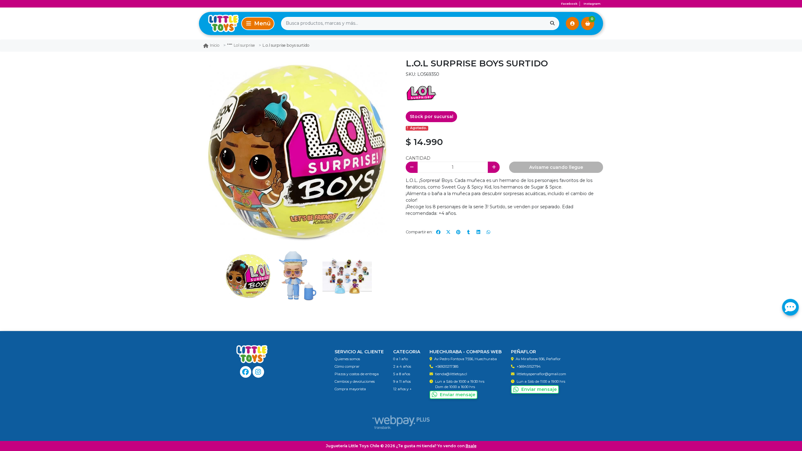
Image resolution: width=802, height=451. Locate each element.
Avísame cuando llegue (556, 167)
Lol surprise (244, 45)
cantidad (418, 158)
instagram (592, 3)
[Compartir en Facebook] (438, 232)
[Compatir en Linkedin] (478, 232)
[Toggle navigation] (257, 23)
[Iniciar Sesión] (572, 23)
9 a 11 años (402, 381)
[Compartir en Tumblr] (468, 232)
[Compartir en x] (448, 232)
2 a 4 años (402, 366)
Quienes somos (347, 359)
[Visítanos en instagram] (258, 372)
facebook (569, 3)
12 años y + (402, 389)
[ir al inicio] (252, 354)
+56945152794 (529, 366)
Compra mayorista (350, 389)
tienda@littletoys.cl (451, 374)
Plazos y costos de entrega (357, 374)
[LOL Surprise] (421, 93)
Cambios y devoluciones (355, 381)
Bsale (471, 445)
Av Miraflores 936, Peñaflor (538, 359)
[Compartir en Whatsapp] (488, 232)
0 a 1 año (400, 359)
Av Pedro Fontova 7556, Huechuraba (465, 359)
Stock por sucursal (431, 116)
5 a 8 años (401, 374)
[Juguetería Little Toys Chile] (219, 23)
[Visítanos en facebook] (246, 372)
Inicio (215, 45)
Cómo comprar (347, 366)
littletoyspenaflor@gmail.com (541, 374)
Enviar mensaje (457, 394)
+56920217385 (446, 366)
